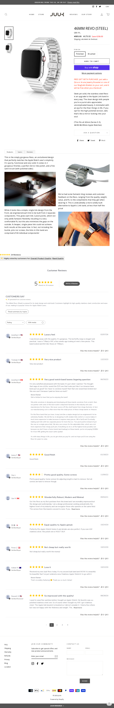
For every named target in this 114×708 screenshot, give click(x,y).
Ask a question (92, 133)
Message (70, 659)
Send (85, 681)
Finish (77, 50)
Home (31, 14)
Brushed (91, 54)
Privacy (7, 659)
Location (7, 667)
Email (87, 648)
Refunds (7, 656)
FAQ (6, 645)
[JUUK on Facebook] (37, 663)
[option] (57, 2)
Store (41, 14)
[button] (57, 706)
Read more (76, 509)
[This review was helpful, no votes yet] (102, 351)
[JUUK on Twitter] (42, 663)
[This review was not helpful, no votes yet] (106, 351)
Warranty (7, 652)
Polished (80, 54)
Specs (20, 152)
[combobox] (15, 322)
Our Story (87, 14)
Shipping (77, 39)
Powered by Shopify (57, 699)
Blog (6, 663)
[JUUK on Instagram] (32, 663)
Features (10, 152)
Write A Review (72, 284)
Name (69, 648)
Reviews (74, 14)
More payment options (92, 73)
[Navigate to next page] (68, 625)
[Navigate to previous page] (46, 625)
